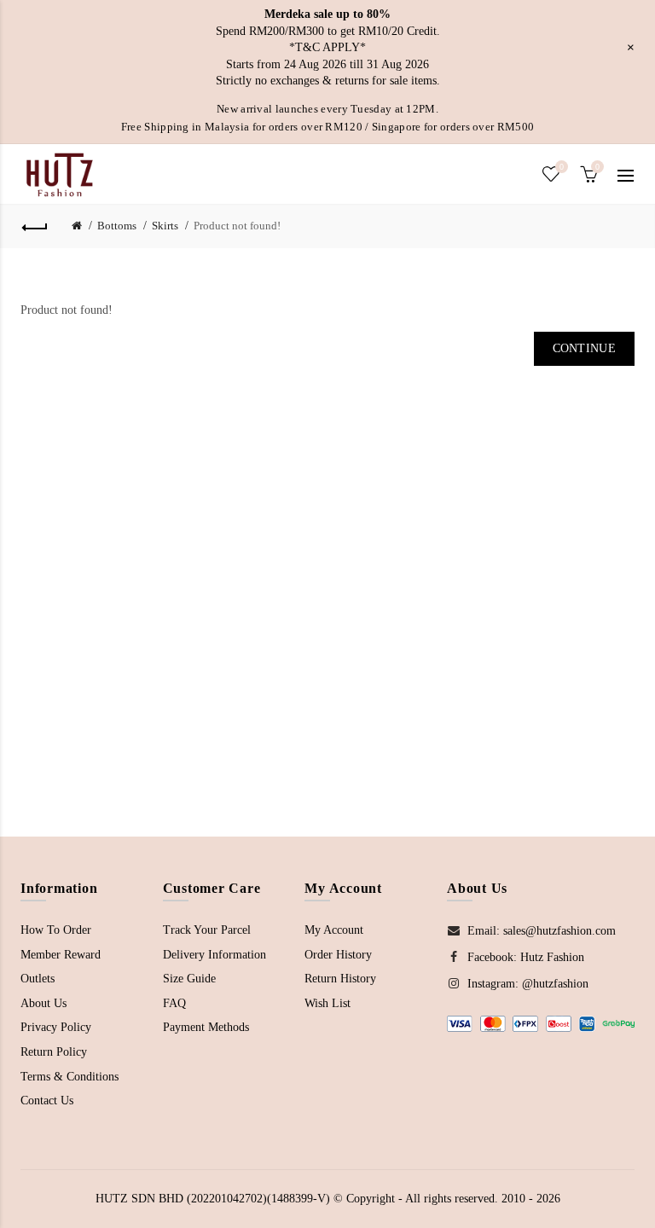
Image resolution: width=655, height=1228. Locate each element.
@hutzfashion (555, 983)
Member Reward (60, 954)
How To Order (55, 930)
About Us (43, 1003)
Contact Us (46, 1100)
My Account (333, 930)
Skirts (165, 225)
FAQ (174, 1003)
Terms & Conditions (69, 1076)
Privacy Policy (55, 1027)
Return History (340, 978)
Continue (584, 348)
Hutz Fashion (552, 957)
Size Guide (189, 978)
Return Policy (53, 1052)
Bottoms (116, 225)
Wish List (327, 1003)
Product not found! (237, 225)
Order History (338, 954)
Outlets (37, 978)
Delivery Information (214, 954)
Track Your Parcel (207, 930)
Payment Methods (206, 1027)
